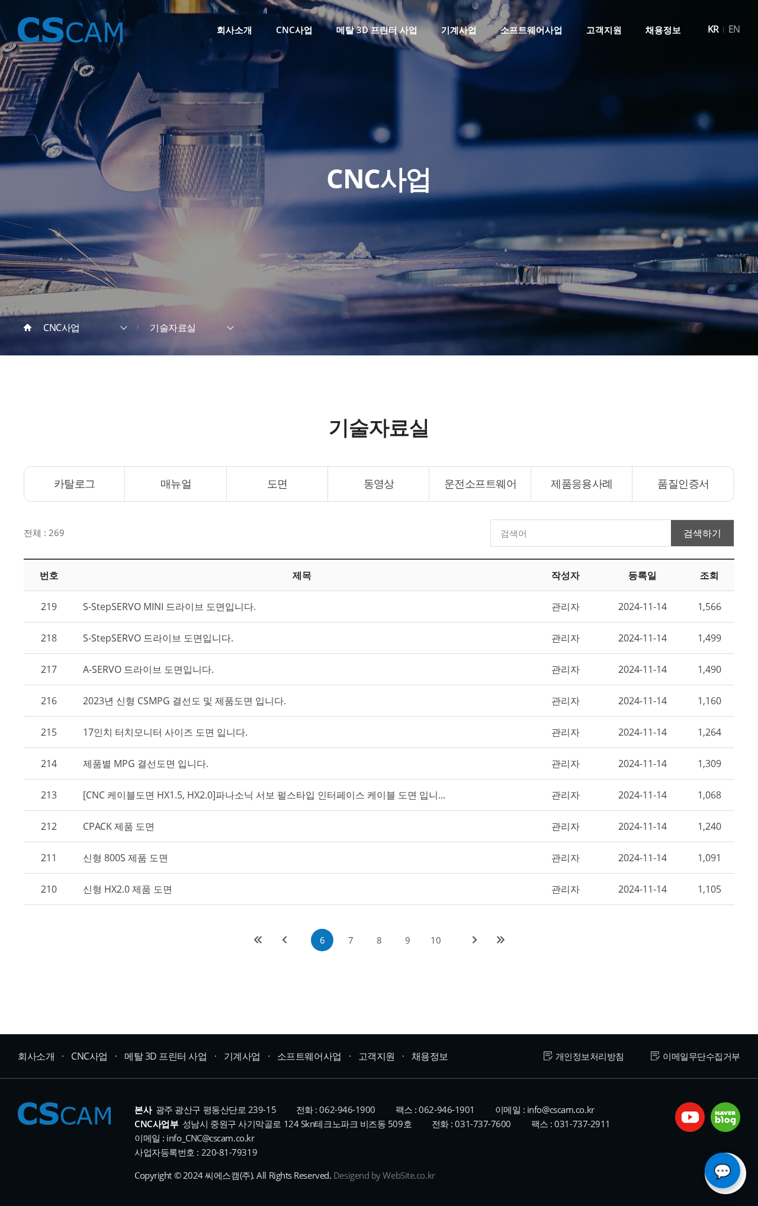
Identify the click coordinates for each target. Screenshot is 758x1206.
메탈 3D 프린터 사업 (376, 30)
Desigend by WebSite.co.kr (384, 1175)
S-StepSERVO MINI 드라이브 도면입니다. (169, 606)
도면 (277, 483)
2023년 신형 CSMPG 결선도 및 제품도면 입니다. (184, 700)
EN (734, 29)
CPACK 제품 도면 (119, 826)
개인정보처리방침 (589, 1056)
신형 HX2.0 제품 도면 (127, 889)
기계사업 (459, 30)
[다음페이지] (474, 940)
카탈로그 (74, 483)
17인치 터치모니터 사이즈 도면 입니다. (165, 732)
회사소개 (234, 30)
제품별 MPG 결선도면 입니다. (145, 763)
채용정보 (663, 30)
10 (436, 940)
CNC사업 (294, 30)
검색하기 (702, 533)
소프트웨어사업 (531, 30)
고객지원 (604, 30)
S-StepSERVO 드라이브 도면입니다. (158, 637)
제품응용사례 (582, 483)
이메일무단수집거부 (701, 1056)
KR (713, 29)
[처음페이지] (257, 940)
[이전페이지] (283, 940)
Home (27, 328)
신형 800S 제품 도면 (125, 857)
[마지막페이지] (500, 940)
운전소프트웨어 (480, 483)
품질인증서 (683, 483)
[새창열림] (690, 1117)
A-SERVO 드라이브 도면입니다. (148, 669)
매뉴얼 (175, 483)
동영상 (379, 483)
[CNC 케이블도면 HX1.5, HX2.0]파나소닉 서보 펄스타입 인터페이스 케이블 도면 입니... (264, 794)
